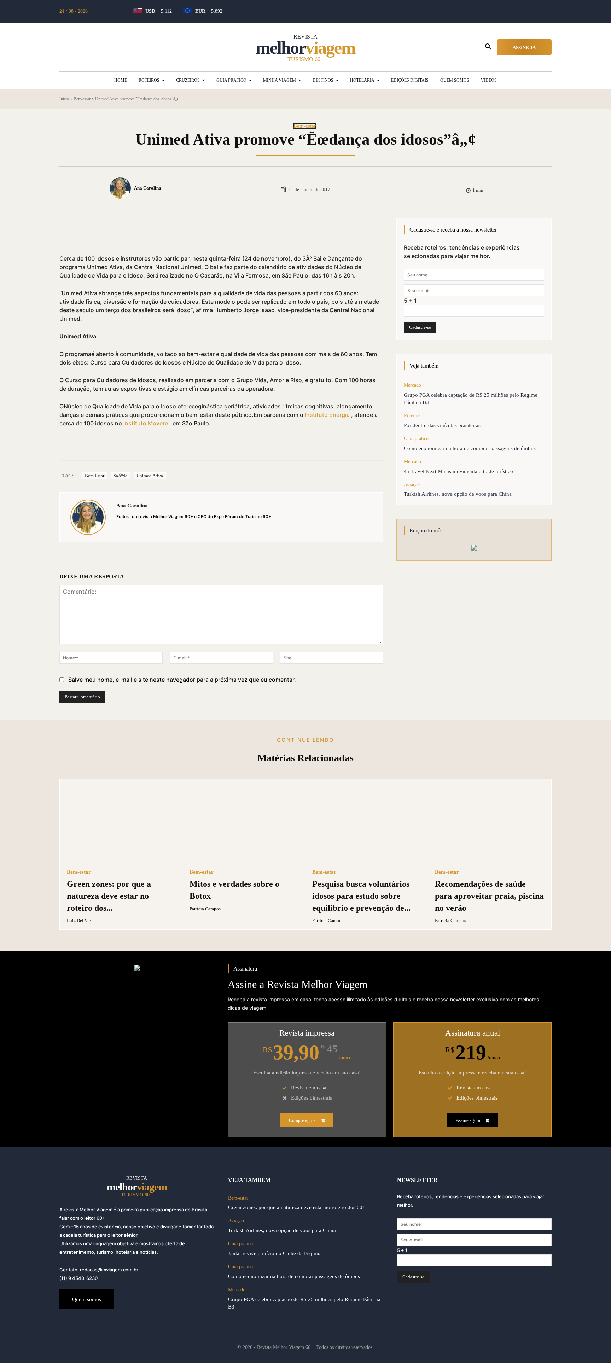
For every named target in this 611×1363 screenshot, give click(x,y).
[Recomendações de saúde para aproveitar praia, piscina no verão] (489, 824)
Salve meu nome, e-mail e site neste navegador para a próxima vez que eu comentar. (182, 679)
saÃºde (120, 475)
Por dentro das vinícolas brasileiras (442, 425)
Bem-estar (82, 99)
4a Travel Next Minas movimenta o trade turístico (458, 471)
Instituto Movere (145, 423)
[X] (139, 225)
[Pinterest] (156, 225)
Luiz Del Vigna (81, 920)
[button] (488, 47)
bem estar (94, 475)
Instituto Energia (327, 414)
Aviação (412, 484)
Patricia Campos (205, 908)
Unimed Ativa (149, 475)
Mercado (412, 385)
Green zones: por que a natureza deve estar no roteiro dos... (109, 895)
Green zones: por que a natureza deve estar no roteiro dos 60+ (296, 1207)
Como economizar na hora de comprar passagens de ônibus (470, 448)
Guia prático (416, 438)
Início (64, 99)
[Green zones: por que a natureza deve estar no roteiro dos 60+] (121, 824)
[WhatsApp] (172, 225)
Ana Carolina (147, 188)
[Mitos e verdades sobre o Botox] (244, 824)
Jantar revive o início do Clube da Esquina (275, 1253)
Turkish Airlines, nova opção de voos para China (458, 494)
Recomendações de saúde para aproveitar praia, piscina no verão (489, 895)
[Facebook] (123, 225)
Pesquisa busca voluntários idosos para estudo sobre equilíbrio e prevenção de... (361, 895)
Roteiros (412, 415)
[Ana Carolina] (121, 188)
